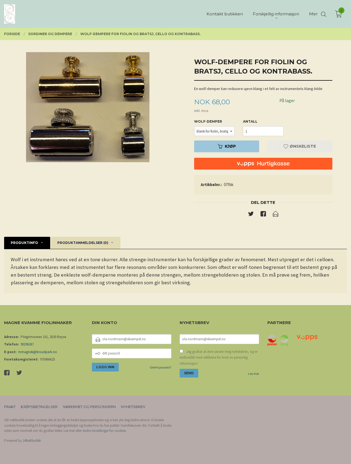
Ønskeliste (302, 146)
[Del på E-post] (276, 215)
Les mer (253, 374)
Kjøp (230, 146)
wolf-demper (208, 121)
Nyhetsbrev (133, 406)
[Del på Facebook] (263, 215)
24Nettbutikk (31, 440)
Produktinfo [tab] (24, 243)
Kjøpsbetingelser (39, 406)
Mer (313, 13)
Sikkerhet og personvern (89, 406)
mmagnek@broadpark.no (37, 352)
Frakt (10, 406)
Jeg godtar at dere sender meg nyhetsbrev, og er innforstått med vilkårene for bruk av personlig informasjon (218, 357)
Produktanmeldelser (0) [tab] (82, 243)
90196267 (27, 344)
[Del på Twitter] (251, 215)
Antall (250, 121)
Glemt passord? (160, 367)
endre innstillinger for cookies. (105, 430)
